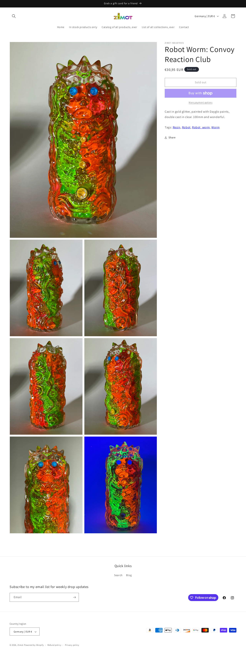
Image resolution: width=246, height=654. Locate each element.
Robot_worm (201, 127)
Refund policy (54, 645)
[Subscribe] (74, 597)
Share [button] (172, 137)
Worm (215, 127)
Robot (186, 127)
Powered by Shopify (34, 645)
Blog (129, 575)
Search (118, 575)
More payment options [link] (200, 102)
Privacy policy (72, 645)
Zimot (20, 645)
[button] (14, 16)
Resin (176, 127)
